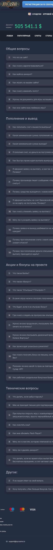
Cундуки (36, 14)
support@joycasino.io (17, 541)
